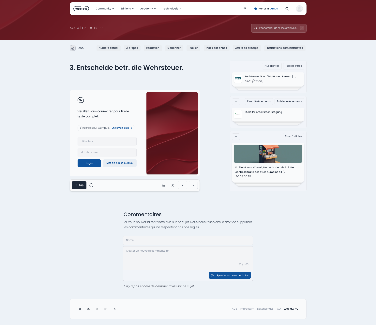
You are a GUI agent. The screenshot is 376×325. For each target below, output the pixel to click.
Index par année (216, 48)
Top (81, 185)
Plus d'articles (293, 136)
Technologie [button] (170, 8)
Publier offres (294, 66)
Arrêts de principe (246, 48)
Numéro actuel (108, 48)
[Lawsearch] (302, 28)
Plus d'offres (271, 66)
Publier (193, 48)
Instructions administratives (284, 48)
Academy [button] (146, 8)
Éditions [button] (126, 8)
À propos (132, 48)
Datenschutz (265, 309)
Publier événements (289, 101)
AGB (234, 309)
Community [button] (103, 8)
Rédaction (152, 48)
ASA (81, 48)
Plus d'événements (259, 101)
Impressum (247, 309)
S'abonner (174, 48)
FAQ (278, 309)
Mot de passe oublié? (119, 163)
